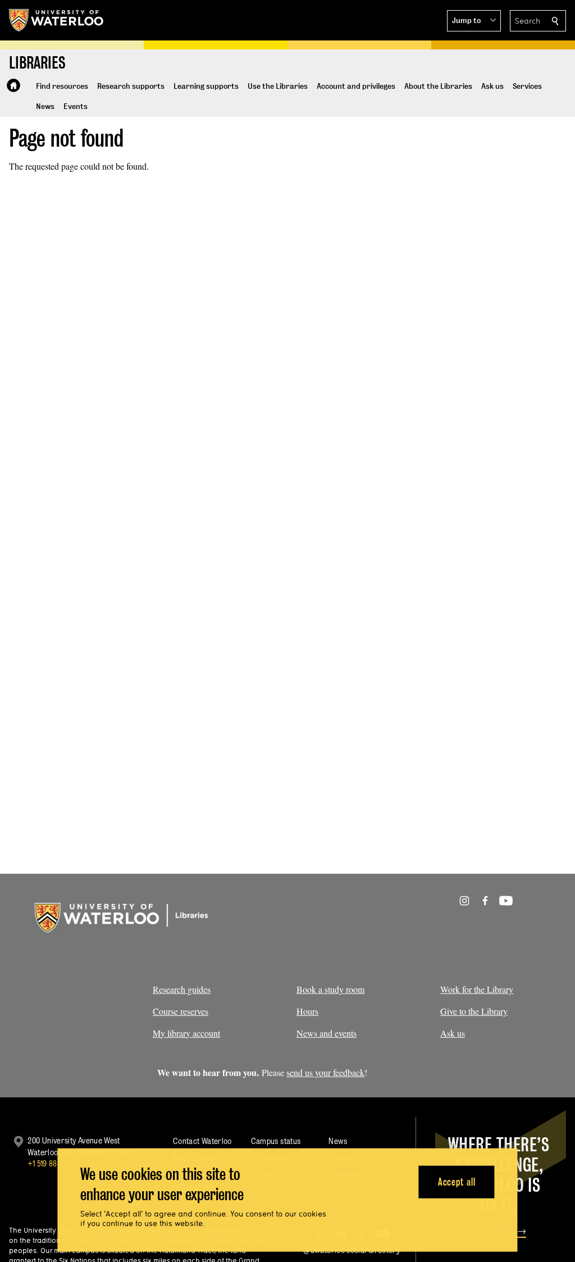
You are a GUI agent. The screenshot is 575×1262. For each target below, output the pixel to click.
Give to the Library (474, 1011)
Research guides (182, 989)
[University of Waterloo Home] (56, 20)
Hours (307, 1011)
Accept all (457, 1181)
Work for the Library (476, 989)
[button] (474, 21)
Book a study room (330, 989)
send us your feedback (325, 1072)
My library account (186, 1033)
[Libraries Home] (13, 85)
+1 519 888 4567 (53, 1163)
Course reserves (180, 1011)
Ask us (452, 1033)
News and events (326, 1033)
